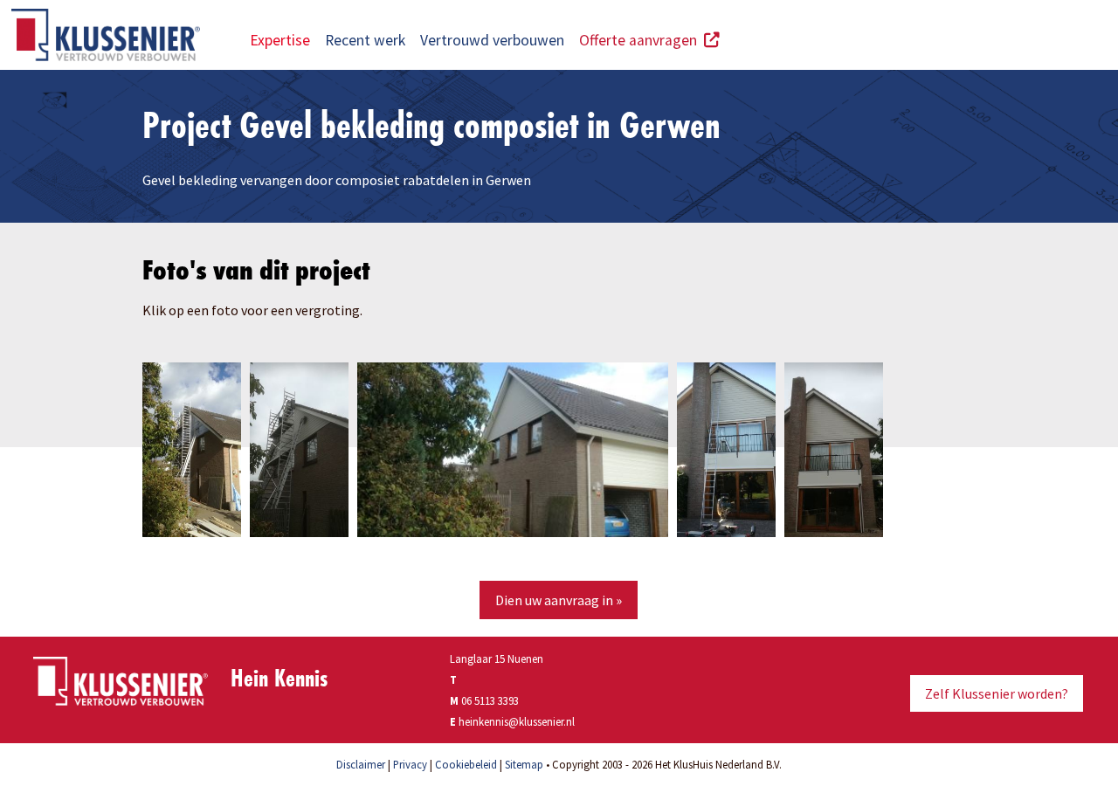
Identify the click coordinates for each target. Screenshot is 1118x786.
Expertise (280, 40)
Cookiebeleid (466, 764)
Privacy (410, 764)
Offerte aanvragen (641, 40)
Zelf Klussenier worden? (996, 693)
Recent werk (365, 40)
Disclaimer (360, 764)
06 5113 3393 (490, 700)
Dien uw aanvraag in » (558, 600)
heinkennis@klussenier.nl (517, 721)
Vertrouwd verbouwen (492, 40)
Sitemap (524, 764)
